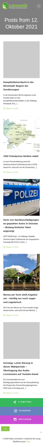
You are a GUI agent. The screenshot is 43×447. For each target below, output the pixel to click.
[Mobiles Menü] (39, 6)
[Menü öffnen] (5, 428)
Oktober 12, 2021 (12, 108)
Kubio (27, 442)
